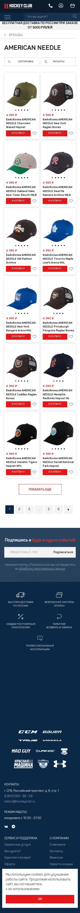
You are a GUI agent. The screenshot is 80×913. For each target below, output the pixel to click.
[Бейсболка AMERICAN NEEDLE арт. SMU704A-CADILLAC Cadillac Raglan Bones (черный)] (21, 364)
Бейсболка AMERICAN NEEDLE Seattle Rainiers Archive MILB (57, 191)
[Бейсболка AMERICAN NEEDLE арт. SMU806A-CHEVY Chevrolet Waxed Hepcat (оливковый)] (21, 93)
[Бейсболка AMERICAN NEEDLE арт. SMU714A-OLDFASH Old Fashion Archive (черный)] (21, 228)
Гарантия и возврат (17, 857)
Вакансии (56, 857)
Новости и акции (61, 864)
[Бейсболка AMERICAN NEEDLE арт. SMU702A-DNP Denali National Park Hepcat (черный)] (58, 432)
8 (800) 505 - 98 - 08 (18, 796)
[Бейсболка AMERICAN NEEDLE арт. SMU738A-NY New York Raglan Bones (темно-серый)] (58, 93)
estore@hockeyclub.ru (19, 801)
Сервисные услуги (17, 844)
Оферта (9, 864)
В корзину (18, 133)
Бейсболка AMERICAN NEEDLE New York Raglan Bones (57, 123)
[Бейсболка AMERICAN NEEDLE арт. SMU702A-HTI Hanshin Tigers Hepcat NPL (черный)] (21, 432)
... (39, 509)
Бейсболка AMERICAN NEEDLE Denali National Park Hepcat (58, 462)
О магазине (57, 844)
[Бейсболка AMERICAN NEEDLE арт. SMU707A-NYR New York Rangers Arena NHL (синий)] (21, 296)
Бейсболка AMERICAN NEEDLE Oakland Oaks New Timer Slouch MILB (21, 191)
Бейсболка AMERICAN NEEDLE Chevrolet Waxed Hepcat (21, 123)
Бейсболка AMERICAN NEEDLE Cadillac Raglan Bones (21, 394)
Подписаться (63, 552)
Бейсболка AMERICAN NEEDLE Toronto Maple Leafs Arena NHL (58, 259)
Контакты (56, 851)
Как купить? (12, 851)
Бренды (16, 35)
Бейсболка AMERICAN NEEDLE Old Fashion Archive (21, 259)
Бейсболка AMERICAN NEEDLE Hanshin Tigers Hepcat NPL (21, 462)
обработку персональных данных (42, 569)
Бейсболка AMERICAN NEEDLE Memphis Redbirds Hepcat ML (57, 394)
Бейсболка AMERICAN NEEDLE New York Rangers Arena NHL (21, 327)
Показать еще (40, 489)
